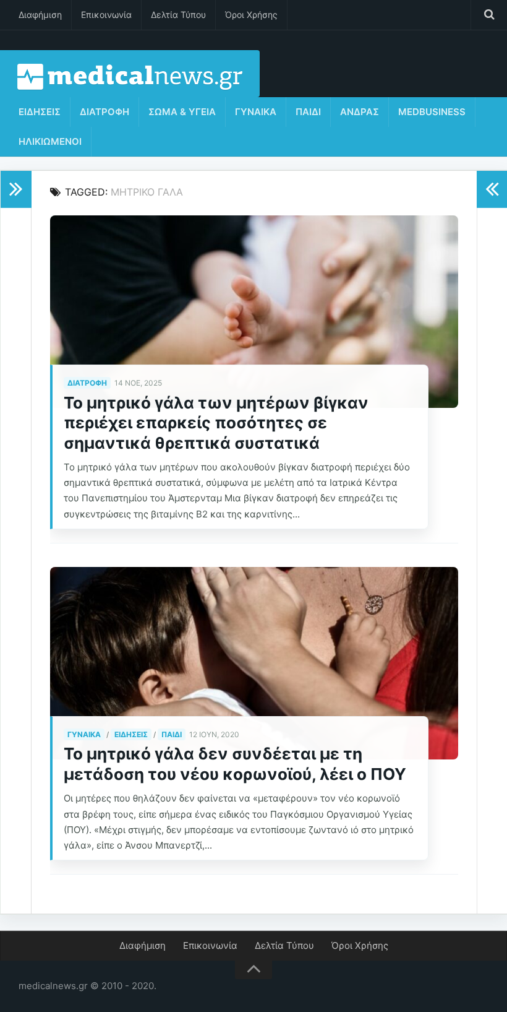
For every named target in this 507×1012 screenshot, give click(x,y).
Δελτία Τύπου (178, 14)
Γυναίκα (255, 112)
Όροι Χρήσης (251, 14)
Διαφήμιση (40, 14)
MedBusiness (432, 112)
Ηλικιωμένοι (50, 141)
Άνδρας (359, 112)
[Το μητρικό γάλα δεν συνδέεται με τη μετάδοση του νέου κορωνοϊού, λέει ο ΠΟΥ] (254, 663)
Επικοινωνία (106, 14)
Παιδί (308, 112)
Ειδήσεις (40, 112)
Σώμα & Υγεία (182, 112)
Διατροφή (104, 112)
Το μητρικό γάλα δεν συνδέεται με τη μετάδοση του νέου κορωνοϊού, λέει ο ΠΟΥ (235, 764)
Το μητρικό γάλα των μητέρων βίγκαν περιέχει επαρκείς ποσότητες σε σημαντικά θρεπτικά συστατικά (216, 422)
